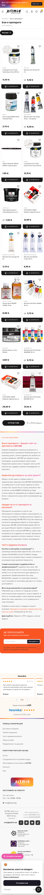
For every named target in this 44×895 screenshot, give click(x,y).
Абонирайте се (33, 641)
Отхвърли (7, 889)
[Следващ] (27, 700)
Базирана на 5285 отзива (22, 714)
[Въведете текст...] (26, 11)
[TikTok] (38, 822)
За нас (5, 755)
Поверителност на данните (13, 744)
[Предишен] (16, 700)
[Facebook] (21, 822)
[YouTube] (32, 822)
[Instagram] (26, 822)
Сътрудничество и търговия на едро (16, 759)
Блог (4, 771)
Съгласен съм (22, 883)
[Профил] (31, 11)
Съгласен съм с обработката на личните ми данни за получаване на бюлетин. (20, 648)
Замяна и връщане (10, 732)
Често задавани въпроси (12, 736)
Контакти (6, 767)
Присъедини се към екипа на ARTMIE (17, 763)
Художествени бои (35, 609)
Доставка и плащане (11, 729)
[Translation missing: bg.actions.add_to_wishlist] (18, 46)
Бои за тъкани (8, 612)
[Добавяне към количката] (11, 86)
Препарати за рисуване (18, 609)
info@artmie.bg (10, 803)
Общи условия (8, 740)
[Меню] (2, 11)
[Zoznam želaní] (36, 11)
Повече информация (11, 877)
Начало (5, 18)
